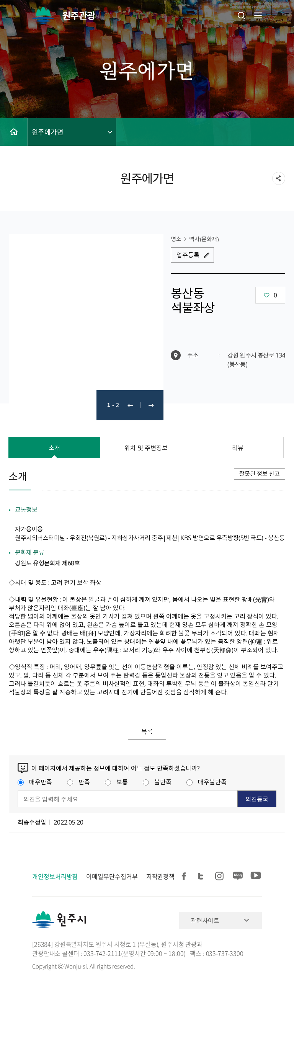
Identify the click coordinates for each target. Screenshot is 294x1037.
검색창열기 (241, 15)
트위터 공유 (203, 876)
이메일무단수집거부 (111, 876)
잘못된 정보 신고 (259, 473)
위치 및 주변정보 (146, 447)
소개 (54, 447)
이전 (130, 405)
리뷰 (237, 447)
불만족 (163, 781)
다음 (151, 405)
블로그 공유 (238, 876)
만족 (84, 781)
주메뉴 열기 (257, 15)
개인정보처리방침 (55, 876)
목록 (147, 731)
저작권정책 (160, 876)
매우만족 (40, 781)
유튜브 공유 (256, 876)
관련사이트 (205, 920)
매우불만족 (212, 781)
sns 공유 (278, 178)
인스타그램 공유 (220, 876)
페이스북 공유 (185, 876)
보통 (122, 781)
